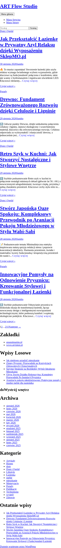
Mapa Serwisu (13, 19)
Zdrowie (10, 497)
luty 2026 (11, 422)
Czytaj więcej (30, 80)
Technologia (12, 492)
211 (7, 326)
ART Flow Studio (18, 6)
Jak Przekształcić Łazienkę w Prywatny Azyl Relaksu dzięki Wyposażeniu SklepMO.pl (29, 47)
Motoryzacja (12, 483)
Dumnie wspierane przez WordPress (18, 546)
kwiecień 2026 (13, 417)
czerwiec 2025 (13, 445)
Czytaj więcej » (7, 86)
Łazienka (10, 475)
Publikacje (11, 489)
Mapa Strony (12, 22)
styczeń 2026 (12, 425)
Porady (3, 91)
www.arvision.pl (14, 345)
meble (9, 477)
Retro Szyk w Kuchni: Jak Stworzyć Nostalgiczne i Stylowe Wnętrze (28, 159)
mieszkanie (11, 480)
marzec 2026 (12, 420)
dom (8, 466)
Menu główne (7, 14)
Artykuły (10, 460)
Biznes (9, 463)
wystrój (10, 494)
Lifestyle (10, 472)
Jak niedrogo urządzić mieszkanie (22, 360)
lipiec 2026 (11, 408)
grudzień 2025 (13, 428)
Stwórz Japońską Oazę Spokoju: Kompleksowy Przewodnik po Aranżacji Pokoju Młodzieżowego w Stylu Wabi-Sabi (27, 219)
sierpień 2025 (13, 439)
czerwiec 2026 (13, 411)
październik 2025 (14, 434)
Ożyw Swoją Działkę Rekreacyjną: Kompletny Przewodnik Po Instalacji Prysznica (29, 376)
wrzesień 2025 (13, 437)
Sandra (19, 64)
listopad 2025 (13, 431)
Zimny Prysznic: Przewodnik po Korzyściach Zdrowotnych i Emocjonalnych (28, 364)
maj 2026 (10, 414)
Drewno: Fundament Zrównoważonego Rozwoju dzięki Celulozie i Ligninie (29, 105)
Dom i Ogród (6, 31)
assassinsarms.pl (14, 342)
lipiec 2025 (11, 442)
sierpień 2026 (13, 405)
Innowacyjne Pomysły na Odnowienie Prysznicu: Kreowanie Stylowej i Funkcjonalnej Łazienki (26, 282)
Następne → (15, 326)
